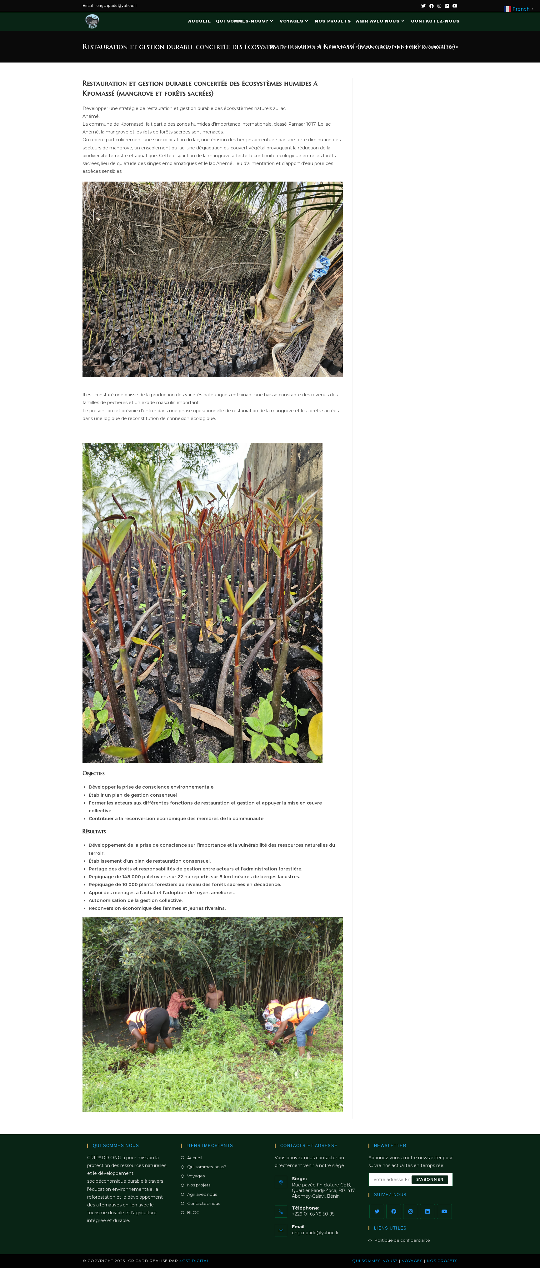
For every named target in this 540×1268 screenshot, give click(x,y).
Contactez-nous (203, 1203)
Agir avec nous (202, 1194)
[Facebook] (393, 1211)
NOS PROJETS (442, 1260)
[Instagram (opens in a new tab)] (439, 6)
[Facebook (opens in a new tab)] (432, 6)
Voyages (196, 1175)
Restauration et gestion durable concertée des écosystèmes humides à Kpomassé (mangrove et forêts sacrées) (394, 46)
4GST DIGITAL (194, 1260)
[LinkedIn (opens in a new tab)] (447, 6)
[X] (376, 1211)
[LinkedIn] (427, 1211)
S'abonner (429, 1179)
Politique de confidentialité (402, 1240)
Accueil (194, 1157)
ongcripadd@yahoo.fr (315, 1232)
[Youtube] (444, 1211)
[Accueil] (272, 46)
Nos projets (198, 1184)
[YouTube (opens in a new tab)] (454, 6)
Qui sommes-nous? (206, 1166)
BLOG (193, 1212)
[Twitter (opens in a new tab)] (423, 6)
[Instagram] (410, 1211)
